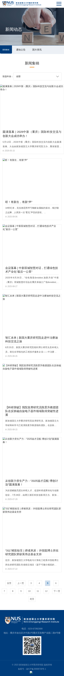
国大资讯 (37, 49)
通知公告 (20, 49)
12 (46, 591)
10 (29, 591)
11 (38, 591)
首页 (9, 583)
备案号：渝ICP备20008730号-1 (32, 669)
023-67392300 (35, 628)
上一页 (20, 583)
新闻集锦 (5, 50)
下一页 (57, 591)
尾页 (32, 599)
